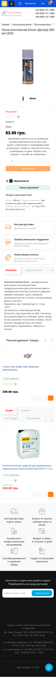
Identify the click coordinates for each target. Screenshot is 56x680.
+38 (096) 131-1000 (44, 13)
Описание (11, 270)
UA (42, 3)
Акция (9, 410)
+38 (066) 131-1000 (44, 9)
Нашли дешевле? (29, 187)
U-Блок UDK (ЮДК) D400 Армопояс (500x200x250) (20, 368)
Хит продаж (11, 418)
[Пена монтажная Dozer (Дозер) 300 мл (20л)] (28, 64)
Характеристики (33, 270)
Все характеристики (15, 209)
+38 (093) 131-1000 (44, 16)
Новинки (25, 410)
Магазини (28, 3)
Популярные (33, 418)
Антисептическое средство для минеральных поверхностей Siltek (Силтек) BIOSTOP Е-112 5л (27, 467)
